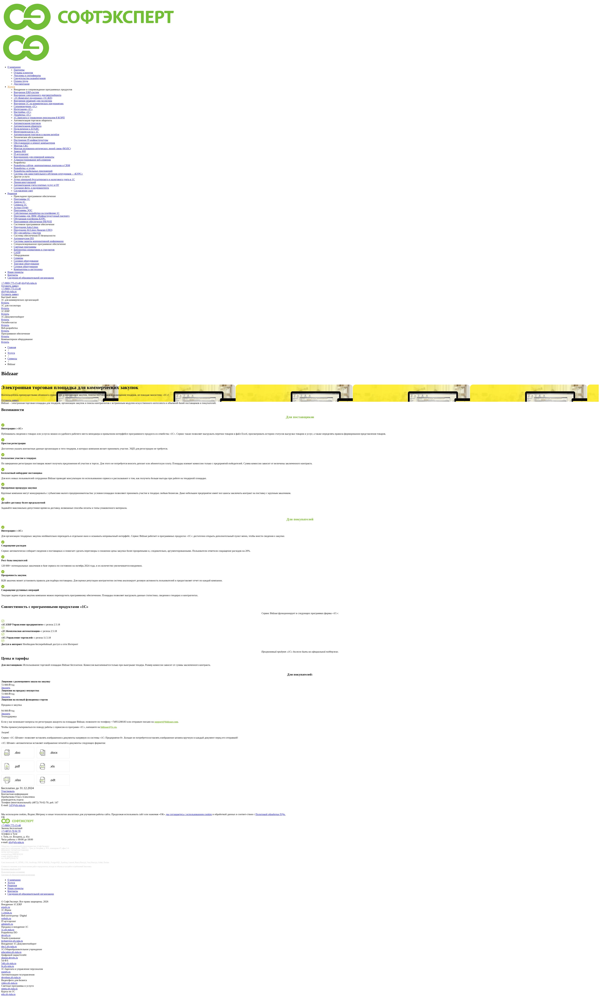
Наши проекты (15, 272)
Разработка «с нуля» (24, 168)
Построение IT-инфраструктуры (31, 140)
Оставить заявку (10, 286)
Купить (5, 302)
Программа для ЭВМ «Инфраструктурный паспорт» (42, 216)
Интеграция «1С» (23, 109)
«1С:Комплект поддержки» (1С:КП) (33, 98)
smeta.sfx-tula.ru (9, 988)
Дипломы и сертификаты (27, 75)
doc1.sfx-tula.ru (9, 946)
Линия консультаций (25, 182)
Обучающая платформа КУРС (30, 218)
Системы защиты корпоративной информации (39, 241)
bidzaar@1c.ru (109, 727)
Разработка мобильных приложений (33, 171)
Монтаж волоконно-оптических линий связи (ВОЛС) (42, 148)
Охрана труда (21, 81)
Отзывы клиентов (23, 72)
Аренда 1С (19, 202)
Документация (21, 84)
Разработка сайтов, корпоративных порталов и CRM (42, 165)
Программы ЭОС (23, 210)
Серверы (18, 258)
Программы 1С (22, 199)
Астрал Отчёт (21, 207)
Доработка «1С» (22, 114)
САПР (17, 252)
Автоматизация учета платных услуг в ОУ (36, 185)
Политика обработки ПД (11, 869)
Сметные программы (25, 247)
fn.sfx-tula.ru (7, 966)
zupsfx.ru (5, 971)
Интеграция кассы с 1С (26, 131)
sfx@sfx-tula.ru (29, 283)
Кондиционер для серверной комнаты (34, 157)
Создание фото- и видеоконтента (31, 188)
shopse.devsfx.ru (9, 957)
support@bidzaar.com (166, 721)
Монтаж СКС (21, 145)
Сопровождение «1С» (25, 106)
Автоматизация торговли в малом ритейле (36, 134)
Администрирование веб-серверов (32, 159)
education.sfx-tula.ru (11, 952)
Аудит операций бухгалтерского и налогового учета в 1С (44, 179)
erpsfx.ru (5, 907)
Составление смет (23, 190)
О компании (14, 67)
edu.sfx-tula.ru (8, 994)
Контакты (13, 275)
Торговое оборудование (26, 263)
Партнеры (19, 70)
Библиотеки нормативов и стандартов (34, 249)
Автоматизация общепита (27, 126)
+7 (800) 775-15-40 (11, 283)
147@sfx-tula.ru (17, 805)
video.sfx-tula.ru (9, 983)
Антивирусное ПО (24, 238)
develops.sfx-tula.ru (11, 977)
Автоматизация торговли (27, 123)
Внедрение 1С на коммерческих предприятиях (39, 103)
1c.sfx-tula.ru (7, 929)
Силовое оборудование (26, 261)
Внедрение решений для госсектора (33, 100)
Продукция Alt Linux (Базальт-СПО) (33, 230)
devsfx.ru (5, 935)
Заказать (5, 687)
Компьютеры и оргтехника (28, 269)
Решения (12, 193)
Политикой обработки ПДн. (270, 814)
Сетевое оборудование (26, 266)
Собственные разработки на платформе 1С (37, 213)
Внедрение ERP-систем (26, 92)
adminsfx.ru (7, 924)
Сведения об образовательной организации (31, 277)
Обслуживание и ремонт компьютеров (34, 143)
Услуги (11, 86)
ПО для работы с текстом (27, 232)
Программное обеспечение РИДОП (33, 221)
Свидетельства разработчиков (30, 78)
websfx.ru (6, 918)
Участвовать (8, 791)
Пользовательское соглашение (13, 872)
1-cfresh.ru (6, 912)
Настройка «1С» (22, 112)
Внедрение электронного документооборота (37, 95)
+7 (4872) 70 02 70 (10, 831)
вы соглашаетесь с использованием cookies (189, 814)
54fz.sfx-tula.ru (8, 963)
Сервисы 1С (20, 204)
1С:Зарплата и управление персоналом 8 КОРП (39, 117)
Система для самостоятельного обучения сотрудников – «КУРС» (48, 173)
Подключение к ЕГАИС (26, 129)
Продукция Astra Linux (26, 227)
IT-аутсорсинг (21, 154)
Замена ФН (20, 151)
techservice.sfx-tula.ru (12, 941)
